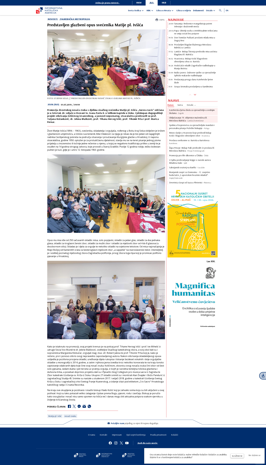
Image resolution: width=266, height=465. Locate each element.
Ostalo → (191, 104)
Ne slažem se (254, 455)
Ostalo (209, 10)
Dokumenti (198, 10)
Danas (170, 104)
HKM (138, 2)
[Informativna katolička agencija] (104, 455)
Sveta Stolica (134, 10)
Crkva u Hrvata (163, 10)
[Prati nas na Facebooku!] (110, 443)
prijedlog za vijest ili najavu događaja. (135, 423)
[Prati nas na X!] (121, 443)
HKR (164, 2)
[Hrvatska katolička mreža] (80, 455)
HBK (149, 10)
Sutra (180, 104)
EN (227, 10)
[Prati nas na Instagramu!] (115, 443)
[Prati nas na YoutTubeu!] (127, 443)
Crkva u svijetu (183, 10)
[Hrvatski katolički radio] (128, 455)
